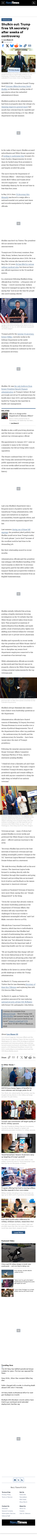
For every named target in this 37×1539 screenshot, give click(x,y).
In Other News (7, 1065)
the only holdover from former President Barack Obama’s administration (16, 389)
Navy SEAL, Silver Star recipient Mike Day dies (17, 1379)
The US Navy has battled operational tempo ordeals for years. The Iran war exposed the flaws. (17, 1371)
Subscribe (23, 1494)
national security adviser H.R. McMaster (16, 1002)
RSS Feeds (23, 1499)
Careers (22, 1511)
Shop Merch (23, 1502)
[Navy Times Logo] (12, 3)
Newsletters (23, 1497)
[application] (18, 687)
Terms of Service (7, 1497)
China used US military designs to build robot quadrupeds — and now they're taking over (16, 1265)
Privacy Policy (6, 1494)
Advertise (5, 1508)
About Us (22, 1508)
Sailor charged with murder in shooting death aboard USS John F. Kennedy (18, 1386)
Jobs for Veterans (25, 1513)
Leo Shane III (8, 40)
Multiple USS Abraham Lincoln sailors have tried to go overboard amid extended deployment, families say (17, 1402)
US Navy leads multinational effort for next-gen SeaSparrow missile (17, 1393)
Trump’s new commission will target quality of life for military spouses (18, 1122)
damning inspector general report (14, 107)
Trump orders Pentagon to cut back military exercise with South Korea (24, 1290)
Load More (18, 1232)
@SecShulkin (8, 1016)
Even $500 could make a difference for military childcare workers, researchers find (17, 1220)
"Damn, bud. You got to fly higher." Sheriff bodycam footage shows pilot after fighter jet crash (24, 1281)
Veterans (7, 19)
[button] (18, 687)
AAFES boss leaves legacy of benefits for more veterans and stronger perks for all (16, 1089)
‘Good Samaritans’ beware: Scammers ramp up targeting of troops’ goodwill (17, 1155)
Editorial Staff (6, 1516)
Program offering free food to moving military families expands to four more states (18, 1189)
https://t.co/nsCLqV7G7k (18, 1021)
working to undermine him (13, 156)
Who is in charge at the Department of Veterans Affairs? (21, 414)
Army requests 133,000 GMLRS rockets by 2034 (23, 1271)
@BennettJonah (9, 1014)
